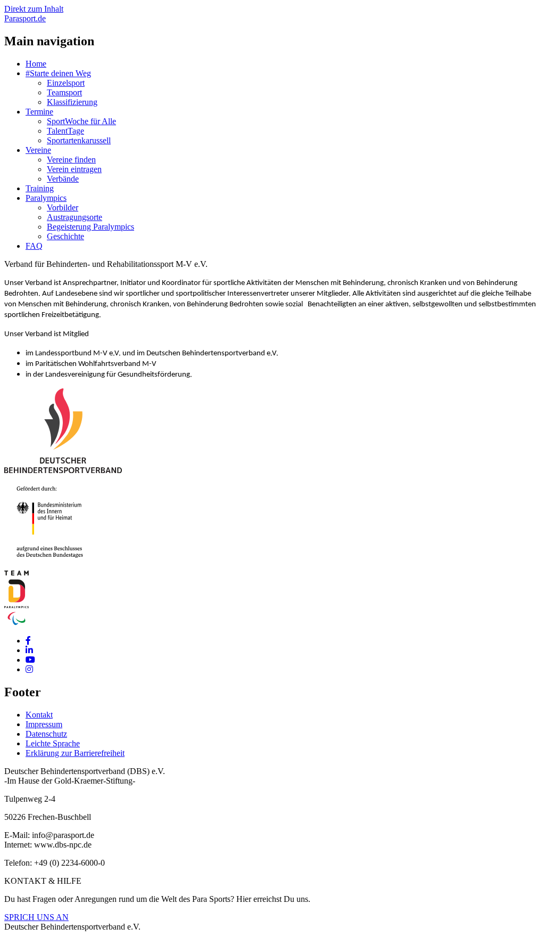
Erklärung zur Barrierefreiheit (75, 753)
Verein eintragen (74, 169)
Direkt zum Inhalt (33, 8)
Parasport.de (25, 18)
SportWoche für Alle (81, 121)
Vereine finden (71, 159)
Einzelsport (66, 82)
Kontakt (39, 714)
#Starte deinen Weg (58, 73)
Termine (39, 111)
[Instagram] (29, 669)
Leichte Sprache (53, 743)
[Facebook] (28, 640)
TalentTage (65, 130)
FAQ (34, 245)
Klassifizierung (72, 102)
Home (36, 63)
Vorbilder (62, 207)
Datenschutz (46, 733)
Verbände (63, 178)
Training (40, 188)
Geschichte (65, 236)
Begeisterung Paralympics (90, 226)
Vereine (38, 149)
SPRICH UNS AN (36, 917)
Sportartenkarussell (79, 140)
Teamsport (64, 92)
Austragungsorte (74, 217)
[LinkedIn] (29, 650)
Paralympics (46, 197)
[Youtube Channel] (30, 659)
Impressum (44, 724)
